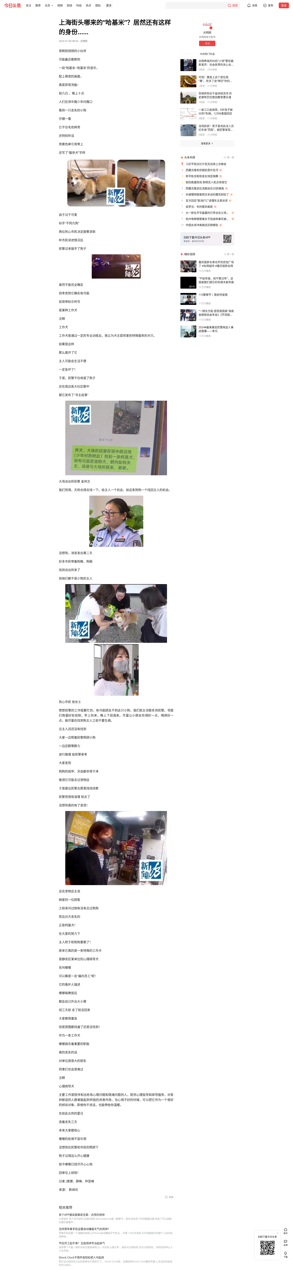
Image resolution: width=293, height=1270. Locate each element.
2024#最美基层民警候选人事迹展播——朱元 (216, 329)
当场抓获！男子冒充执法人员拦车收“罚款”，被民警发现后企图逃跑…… (216, 128)
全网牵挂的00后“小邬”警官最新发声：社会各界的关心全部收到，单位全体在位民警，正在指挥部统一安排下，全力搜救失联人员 (216, 62)
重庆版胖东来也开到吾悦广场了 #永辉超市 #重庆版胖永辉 (216, 264)
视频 (60, 5)
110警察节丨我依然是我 (213, 295)
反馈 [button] (286, 1245)
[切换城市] (52, 5)
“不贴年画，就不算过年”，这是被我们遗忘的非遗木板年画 (216, 280)
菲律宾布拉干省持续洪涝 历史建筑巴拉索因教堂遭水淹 (215, 95)
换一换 (230, 157)
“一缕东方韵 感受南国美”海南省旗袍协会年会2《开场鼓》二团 (216, 313)
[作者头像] (207, 24)
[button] (28, 5)
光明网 (83, 41)
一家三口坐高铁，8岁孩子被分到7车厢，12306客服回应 (216, 111)
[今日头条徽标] (12, 5)
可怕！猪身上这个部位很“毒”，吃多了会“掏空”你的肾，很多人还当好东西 (214, 79)
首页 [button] (286, 1233)
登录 (284, 5)
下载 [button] (285, 1254)
